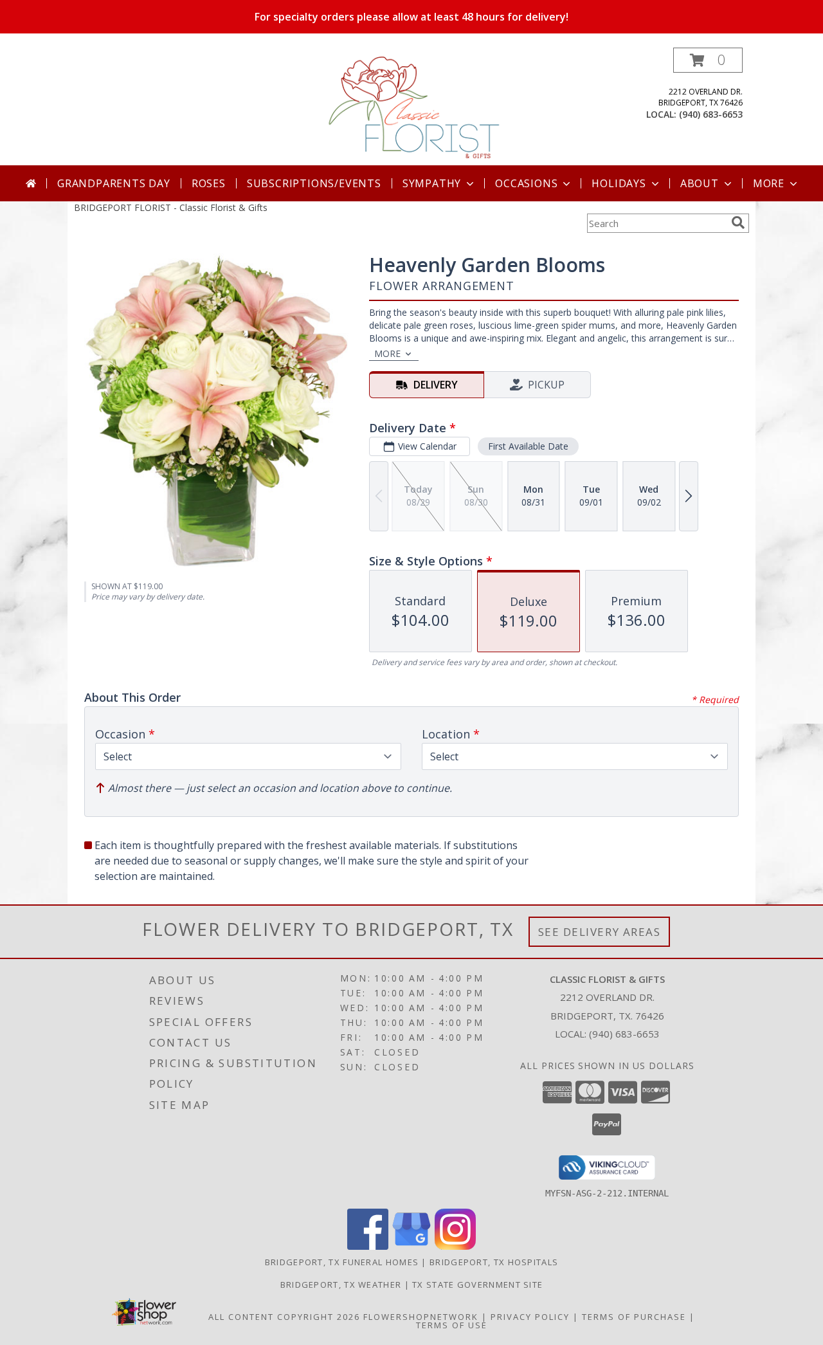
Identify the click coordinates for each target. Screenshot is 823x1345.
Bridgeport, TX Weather (341, 1284)
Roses (209, 183)
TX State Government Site (477, 1284)
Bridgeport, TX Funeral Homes (342, 1262)
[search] (738, 222)
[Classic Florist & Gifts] (413, 106)
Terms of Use (451, 1325)
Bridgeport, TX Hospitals (494, 1262)
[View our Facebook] (367, 1246)
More (768, 183)
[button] (708, 60)
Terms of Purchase (634, 1316)
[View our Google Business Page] (411, 1246)
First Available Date (528, 446)
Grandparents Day (113, 183)
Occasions (526, 183)
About (699, 183)
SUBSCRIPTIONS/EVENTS (314, 183)
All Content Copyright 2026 (284, 1316)
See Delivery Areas (599, 931)
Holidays (619, 183)
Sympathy (431, 183)
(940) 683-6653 (711, 114)
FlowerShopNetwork (420, 1316)
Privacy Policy (530, 1316)
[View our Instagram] (455, 1246)
